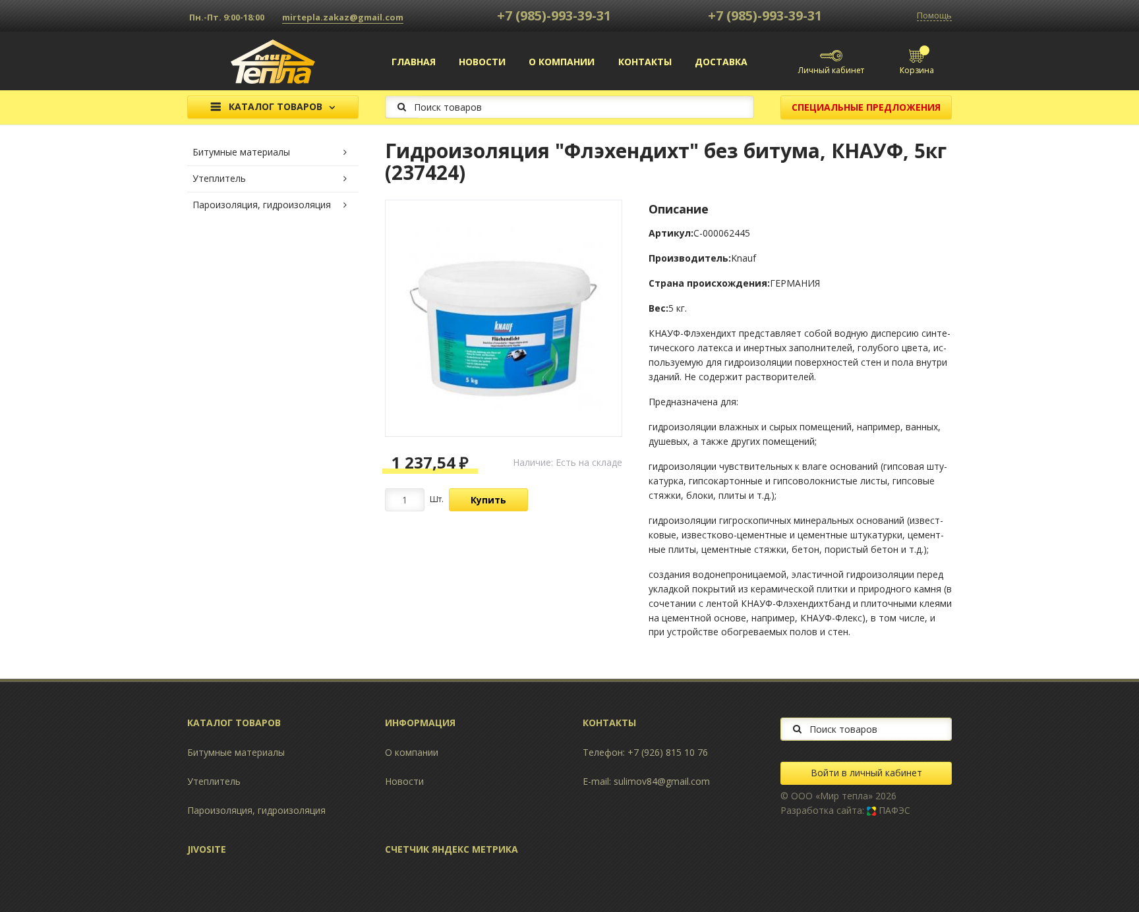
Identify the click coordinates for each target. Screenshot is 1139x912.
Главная (414, 61)
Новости (482, 61)
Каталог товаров (275, 107)
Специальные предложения (866, 107)
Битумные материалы (241, 152)
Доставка (721, 61)
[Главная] (273, 60)
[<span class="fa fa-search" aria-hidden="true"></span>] (402, 106)
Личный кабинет (831, 70)
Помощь (934, 16)
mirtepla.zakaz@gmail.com (342, 17)
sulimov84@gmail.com (662, 781)
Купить (488, 500)
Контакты (645, 61)
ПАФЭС (893, 810)
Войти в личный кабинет (866, 772)
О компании (562, 61)
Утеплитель (219, 178)
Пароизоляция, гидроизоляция (261, 204)
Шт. (437, 499)
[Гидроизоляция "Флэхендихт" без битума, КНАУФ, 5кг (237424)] (503, 318)
